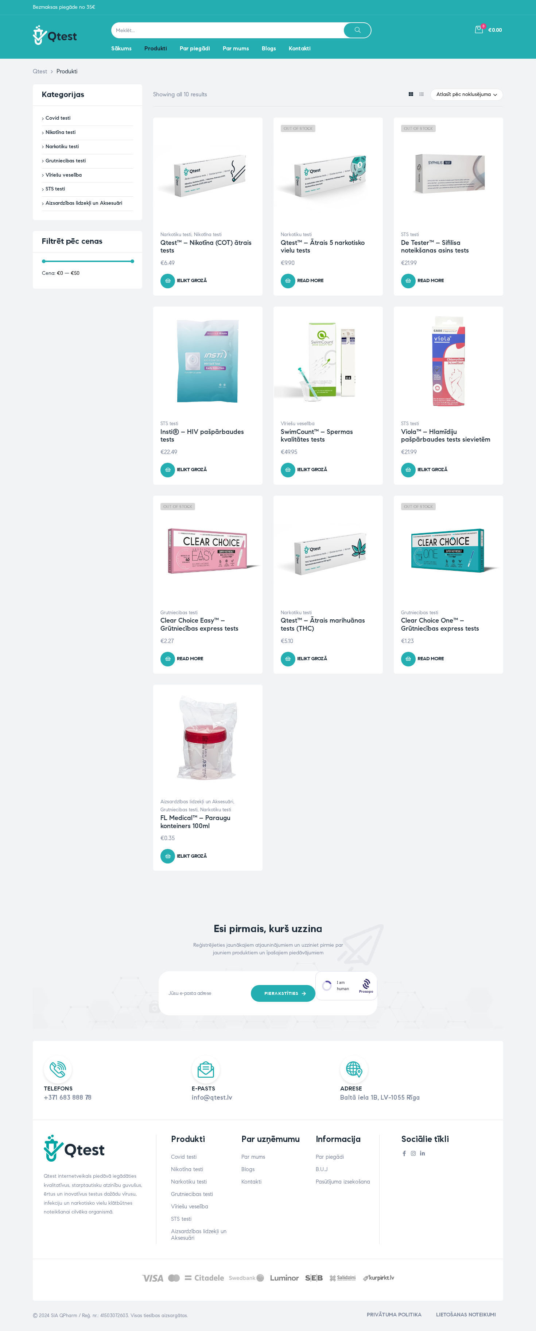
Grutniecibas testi (179, 613)
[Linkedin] (422, 1153)
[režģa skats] (410, 95)
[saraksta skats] (421, 95)
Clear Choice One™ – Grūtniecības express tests (440, 624)
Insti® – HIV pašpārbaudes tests (202, 436)
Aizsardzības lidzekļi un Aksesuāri (196, 802)
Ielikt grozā (192, 281)
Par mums (253, 1157)
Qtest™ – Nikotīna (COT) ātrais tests (206, 247)
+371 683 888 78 (68, 1097)
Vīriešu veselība (298, 424)
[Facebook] (404, 1153)
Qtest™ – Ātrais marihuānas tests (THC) (323, 624)
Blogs (248, 1169)
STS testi (410, 235)
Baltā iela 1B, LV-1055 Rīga (380, 1097)
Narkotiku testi (175, 235)
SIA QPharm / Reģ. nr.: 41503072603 (89, 1316)
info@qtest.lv (212, 1097)
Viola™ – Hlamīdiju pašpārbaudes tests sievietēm (445, 436)
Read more (310, 281)
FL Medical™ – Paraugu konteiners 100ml (195, 822)
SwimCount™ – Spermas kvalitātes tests (317, 436)
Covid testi (58, 118)
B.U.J (321, 1169)
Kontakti (251, 1181)
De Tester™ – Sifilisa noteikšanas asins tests (435, 247)
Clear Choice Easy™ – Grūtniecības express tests (199, 624)
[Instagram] (413, 1153)
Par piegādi (330, 1157)
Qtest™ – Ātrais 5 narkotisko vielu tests (323, 247)
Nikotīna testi (208, 235)
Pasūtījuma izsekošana (343, 1181)
